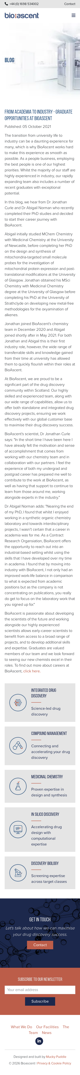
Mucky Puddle (56, 1057)
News (46, 1033)
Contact (69, 4)
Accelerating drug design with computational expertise (46, 836)
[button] (72, 15)
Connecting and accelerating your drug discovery (50, 752)
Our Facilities (47, 1027)
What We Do (21, 1027)
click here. (32, 671)
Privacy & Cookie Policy (54, 1063)
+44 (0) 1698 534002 (24, 4)
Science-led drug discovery (45, 711)
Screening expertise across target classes (49, 879)
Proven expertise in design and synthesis (49, 792)
